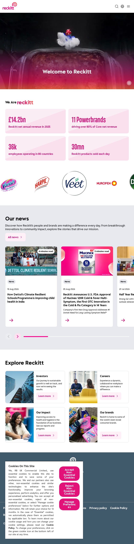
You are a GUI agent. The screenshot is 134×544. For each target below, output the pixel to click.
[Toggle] (128, 6)
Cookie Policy (118, 508)
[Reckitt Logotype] (10, 6)
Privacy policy (98, 508)
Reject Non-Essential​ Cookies (69, 489)
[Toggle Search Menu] (116, 6)
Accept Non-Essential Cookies (69, 473)
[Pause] (129, 83)
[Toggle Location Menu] (122, 6)
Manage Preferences (69, 504)
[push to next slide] (17, 336)
